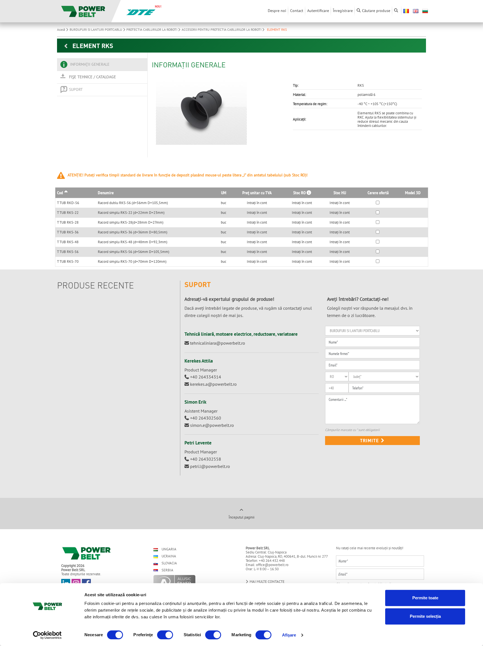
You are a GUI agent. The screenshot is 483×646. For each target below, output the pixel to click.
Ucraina (168, 556)
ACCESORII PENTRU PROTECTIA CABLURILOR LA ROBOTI (222, 29)
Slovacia (169, 563)
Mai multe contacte (267, 581)
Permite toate (425, 597)
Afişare (289, 635)
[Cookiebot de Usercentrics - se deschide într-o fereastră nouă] (47, 635)
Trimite (370, 440)
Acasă (61, 29)
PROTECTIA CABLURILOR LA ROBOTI (152, 29)
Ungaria (168, 549)
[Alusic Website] (194, 582)
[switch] (165, 634)
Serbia (167, 570)
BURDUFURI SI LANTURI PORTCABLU (96, 29)
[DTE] (140, 12)
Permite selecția (425, 616)
